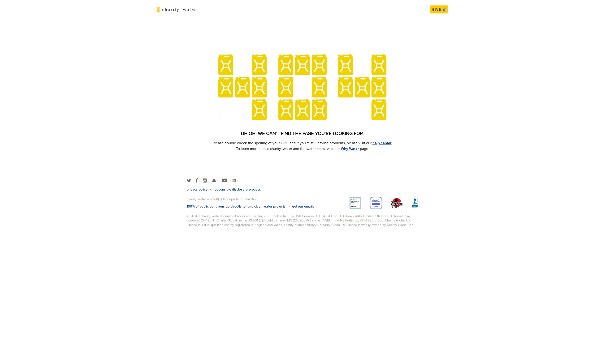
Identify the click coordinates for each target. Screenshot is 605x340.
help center (382, 143)
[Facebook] (197, 180)
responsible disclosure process (237, 189)
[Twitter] (189, 180)
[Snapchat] (214, 180)
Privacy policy (197, 189)
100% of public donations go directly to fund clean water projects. (236, 206)
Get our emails (303, 206)
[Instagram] (205, 180)
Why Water (350, 148)
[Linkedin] (234, 180)
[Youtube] (224, 180)
